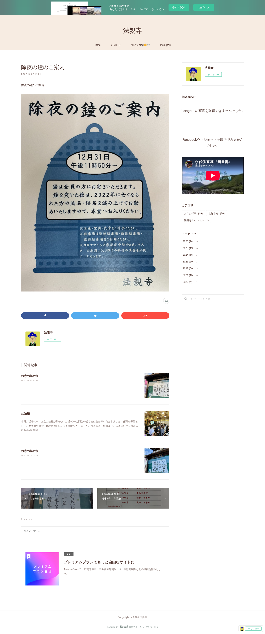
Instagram (165, 44)
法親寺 (132, 30)
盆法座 (25, 413)
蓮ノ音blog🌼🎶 (140, 44)
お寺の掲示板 (30, 376)
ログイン (203, 7)
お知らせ (116, 44)
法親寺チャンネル (196, 220)
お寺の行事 (193, 213)
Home (97, 44)
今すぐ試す (179, 7)
